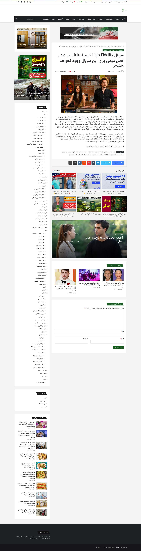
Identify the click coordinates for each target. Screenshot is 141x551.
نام (122, 331)
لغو (76, 155)
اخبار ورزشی (41, 174)
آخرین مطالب (108, 2)
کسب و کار (41, 341)
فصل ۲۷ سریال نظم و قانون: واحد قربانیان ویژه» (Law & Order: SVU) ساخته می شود (103, 239)
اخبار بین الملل (40, 126)
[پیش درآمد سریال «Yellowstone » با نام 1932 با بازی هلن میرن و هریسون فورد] (113, 275)
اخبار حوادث (41, 129)
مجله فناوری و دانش (38, 368)
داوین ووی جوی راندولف (118, 155)
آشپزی (44, 111)
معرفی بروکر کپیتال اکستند (38, 539)
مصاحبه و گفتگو (42, 371)
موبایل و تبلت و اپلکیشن (37, 311)
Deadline (113, 152)
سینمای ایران (39, 159)
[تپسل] (19, 56)
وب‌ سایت (85, 339)
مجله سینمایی (40, 353)
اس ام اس (41, 296)
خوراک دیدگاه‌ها (41, 404)
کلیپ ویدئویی (40, 382)
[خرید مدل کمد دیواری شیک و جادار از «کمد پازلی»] (41, 503)
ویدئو (44, 379)
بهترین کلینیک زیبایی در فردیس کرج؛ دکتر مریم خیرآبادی (33, 45)
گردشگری (60, 19)
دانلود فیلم (41, 242)
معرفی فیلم (40, 359)
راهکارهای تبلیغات (37, 344)
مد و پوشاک (41, 308)
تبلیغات (101, 2)
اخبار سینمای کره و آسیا (36, 156)
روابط (96, 155)
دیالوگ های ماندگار (40, 266)
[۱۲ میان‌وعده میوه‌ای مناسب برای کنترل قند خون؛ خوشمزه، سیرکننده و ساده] (41, 456)
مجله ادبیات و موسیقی (40, 320)
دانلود (53, 19)
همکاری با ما (94, 2)
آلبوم (74, 152)
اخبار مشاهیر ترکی (39, 192)
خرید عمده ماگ (46, 537)
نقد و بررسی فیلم (38, 362)
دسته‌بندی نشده (42, 257)
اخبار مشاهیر (109, 19)
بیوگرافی (100, 19)
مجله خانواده (42, 329)
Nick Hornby (79, 152)
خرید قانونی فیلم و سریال (37, 234)
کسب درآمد (42, 284)
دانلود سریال (41, 240)
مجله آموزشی (42, 317)
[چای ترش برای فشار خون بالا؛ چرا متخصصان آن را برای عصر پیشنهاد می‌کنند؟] (41, 424)
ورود (44, 398)
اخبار (117, 19)
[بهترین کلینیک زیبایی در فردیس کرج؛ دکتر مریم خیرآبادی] (41, 512)
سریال (91, 155)
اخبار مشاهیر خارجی (38, 195)
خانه (122, 19)
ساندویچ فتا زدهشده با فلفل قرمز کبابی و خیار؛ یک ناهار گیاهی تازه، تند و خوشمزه (26, 485)
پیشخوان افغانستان (41, 213)
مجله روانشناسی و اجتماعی (37, 347)
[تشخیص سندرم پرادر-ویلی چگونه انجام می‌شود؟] (41, 495)
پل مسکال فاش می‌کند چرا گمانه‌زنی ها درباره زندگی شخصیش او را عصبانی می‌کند (65, 288)
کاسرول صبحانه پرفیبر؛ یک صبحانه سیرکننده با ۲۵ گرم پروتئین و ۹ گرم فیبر (28, 465)
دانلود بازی (41, 237)
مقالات (44, 376)
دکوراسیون (41, 299)
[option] (89, 239)
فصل (88, 155)
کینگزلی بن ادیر (81, 155)
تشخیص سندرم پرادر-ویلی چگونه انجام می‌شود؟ (28, 494)
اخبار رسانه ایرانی (38, 135)
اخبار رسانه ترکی (38, 138)
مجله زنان (43, 332)
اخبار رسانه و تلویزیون (110, 46)
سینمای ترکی (39, 162)
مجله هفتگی (42, 335)
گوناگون (44, 293)
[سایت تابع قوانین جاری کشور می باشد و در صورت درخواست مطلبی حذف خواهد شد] (89, 33)
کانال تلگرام (46, 19)
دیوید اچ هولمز (107, 155)
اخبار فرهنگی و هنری (38, 168)
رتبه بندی (101, 155)
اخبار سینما (41, 153)
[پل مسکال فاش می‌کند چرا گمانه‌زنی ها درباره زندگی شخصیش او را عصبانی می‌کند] (65, 277)
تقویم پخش (39, 147)
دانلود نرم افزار (40, 248)
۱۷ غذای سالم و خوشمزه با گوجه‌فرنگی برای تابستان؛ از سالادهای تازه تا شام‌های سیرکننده (28, 475)
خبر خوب (41, 338)
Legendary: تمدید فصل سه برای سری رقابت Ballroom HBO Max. (89, 284)
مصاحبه (67, 19)
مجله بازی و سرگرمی (40, 323)
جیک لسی (64, 152)
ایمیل (122, 339)
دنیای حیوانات (42, 263)
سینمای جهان (39, 165)
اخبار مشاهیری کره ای (38, 198)
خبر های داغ (42, 222)
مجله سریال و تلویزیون (108, 50)
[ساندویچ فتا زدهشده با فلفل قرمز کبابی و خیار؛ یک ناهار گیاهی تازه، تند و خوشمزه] (41, 486)
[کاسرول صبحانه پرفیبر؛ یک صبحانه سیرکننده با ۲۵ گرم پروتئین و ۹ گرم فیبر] (41, 465)
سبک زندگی (43, 269)
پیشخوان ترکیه (42, 216)
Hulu (100, 152)
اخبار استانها (41, 120)
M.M (119, 72)
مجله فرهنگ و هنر (39, 365)
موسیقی (72, 155)
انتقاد (70, 152)
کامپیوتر (42, 305)
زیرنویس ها (41, 251)
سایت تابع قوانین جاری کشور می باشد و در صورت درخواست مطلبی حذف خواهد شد (89, 26)
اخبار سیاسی (41, 150)
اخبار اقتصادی (40, 123)
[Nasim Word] (124, 10)
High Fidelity (106, 152)
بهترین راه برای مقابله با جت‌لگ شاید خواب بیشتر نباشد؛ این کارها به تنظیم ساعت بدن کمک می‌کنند (26, 434)
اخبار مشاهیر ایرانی (39, 189)
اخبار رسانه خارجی (37, 141)
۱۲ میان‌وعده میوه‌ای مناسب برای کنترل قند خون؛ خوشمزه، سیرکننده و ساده (27, 456)
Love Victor (86, 152)
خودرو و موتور (42, 225)
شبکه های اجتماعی (39, 260)
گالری (44, 287)
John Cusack (94, 152)
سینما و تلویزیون (91, 19)
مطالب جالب (42, 374)
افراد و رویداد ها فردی (40, 204)
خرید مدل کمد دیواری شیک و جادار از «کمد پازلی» (27, 502)
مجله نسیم (81, 19)
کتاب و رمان (41, 254)
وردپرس (44, 407)
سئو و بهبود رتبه (40, 278)
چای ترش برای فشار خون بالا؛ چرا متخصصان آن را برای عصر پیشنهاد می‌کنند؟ (27, 424)
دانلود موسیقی (40, 245)
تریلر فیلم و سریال (38, 356)
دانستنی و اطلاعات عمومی (39, 228)
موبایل (25, 537)
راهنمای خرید (40, 302)
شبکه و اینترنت (42, 275)
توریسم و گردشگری (40, 219)
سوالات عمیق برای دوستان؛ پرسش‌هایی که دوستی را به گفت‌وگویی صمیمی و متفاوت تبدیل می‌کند (27, 445)
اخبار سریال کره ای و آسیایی (35, 144)
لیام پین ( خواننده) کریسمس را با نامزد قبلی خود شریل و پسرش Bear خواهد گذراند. (32, 96)
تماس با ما (86, 2)
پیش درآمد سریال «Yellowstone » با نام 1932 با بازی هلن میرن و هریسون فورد (114, 285)
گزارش (73, 19)
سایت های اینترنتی (39, 281)
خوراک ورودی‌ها (41, 401)
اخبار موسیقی (40, 171)
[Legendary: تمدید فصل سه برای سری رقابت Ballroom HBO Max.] (89, 275)
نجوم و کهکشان (40, 314)
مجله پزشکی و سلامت (40, 326)
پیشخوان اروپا (119, 50)
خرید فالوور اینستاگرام (34, 537)
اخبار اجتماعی (40, 117)
